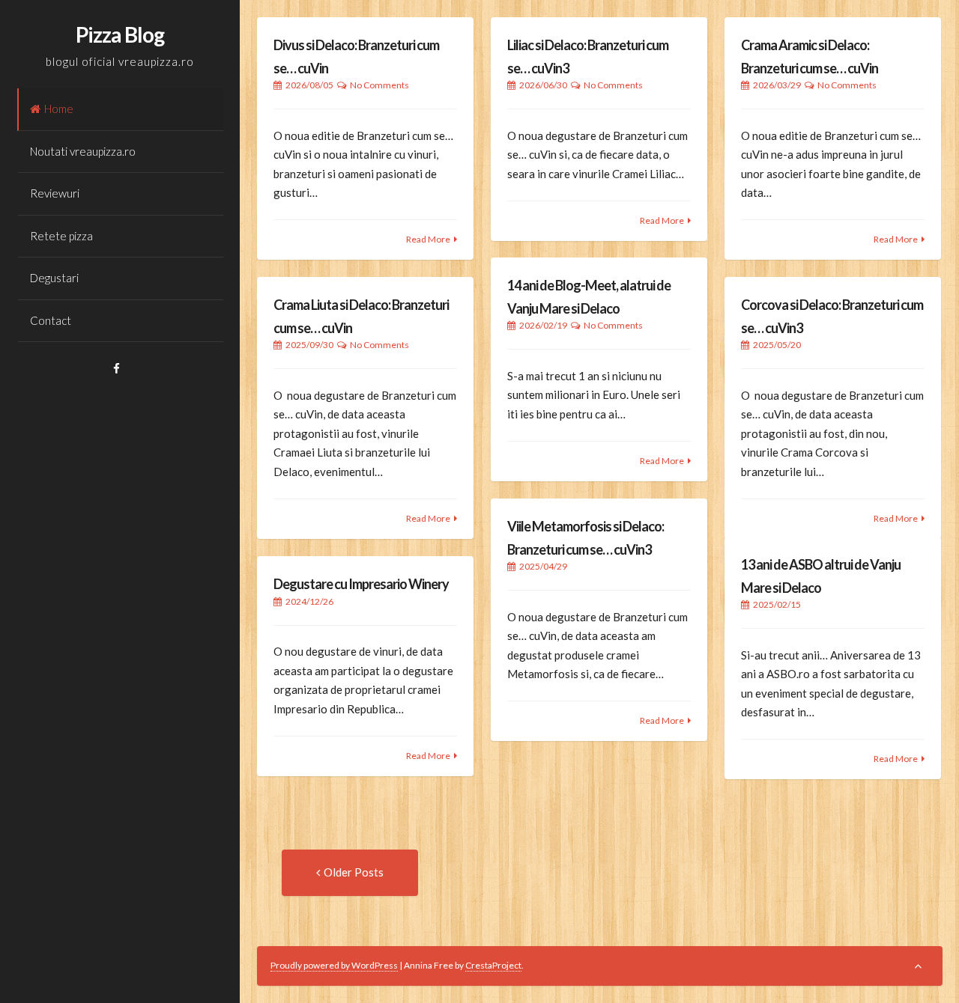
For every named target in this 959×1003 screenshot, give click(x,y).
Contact (50, 320)
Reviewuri (54, 193)
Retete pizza (61, 236)
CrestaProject (493, 965)
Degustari (54, 277)
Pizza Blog (120, 34)
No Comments (379, 85)
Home (58, 108)
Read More (428, 239)
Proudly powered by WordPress (334, 965)
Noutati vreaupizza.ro (83, 151)
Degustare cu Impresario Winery (361, 584)
